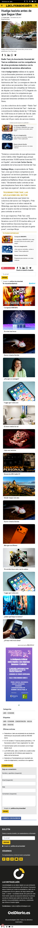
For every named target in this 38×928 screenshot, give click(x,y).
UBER (4, 725)
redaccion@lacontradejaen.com (20, 906)
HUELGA (29, 721)
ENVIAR (4, 277)
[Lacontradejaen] (19, 5)
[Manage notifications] (2, 925)
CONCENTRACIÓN (20, 721)
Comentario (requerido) (9, 794)
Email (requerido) (7, 780)
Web (3, 787)
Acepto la (13, 281)
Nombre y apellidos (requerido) (12, 773)
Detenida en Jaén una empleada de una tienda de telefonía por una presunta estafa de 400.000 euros (19, 736)
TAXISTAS (10, 725)
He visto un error (9, 268)
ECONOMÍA (11, 713)
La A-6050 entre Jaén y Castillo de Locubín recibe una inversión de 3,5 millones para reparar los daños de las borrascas (19, 753)
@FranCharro (6, 19)
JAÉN (4, 713)
